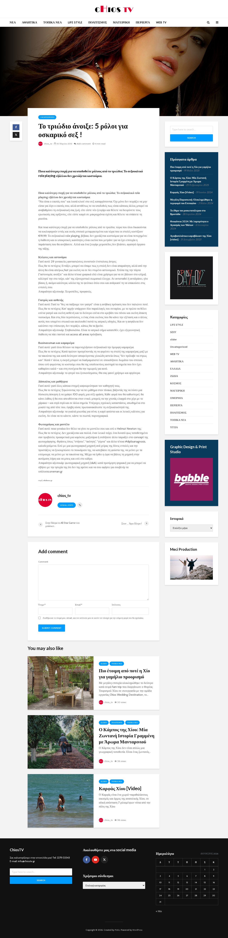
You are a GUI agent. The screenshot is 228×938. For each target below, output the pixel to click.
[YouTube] (95, 859)
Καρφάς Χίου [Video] (120, 788)
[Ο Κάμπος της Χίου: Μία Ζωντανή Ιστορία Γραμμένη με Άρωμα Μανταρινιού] (61, 741)
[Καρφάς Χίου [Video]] (61, 800)
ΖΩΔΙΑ (174, 376)
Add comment (84, 143)
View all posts (66, 505)
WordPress (137, 930)
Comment (43, 562)
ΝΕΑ (13, 22)
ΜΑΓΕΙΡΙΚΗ (121, 22)
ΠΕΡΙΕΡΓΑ (143, 22)
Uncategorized (47, 117)
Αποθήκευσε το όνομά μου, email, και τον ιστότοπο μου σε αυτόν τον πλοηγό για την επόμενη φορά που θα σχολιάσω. (93, 618)
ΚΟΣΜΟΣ (175, 383)
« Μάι (159, 911)
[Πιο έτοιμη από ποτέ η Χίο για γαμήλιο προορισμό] (61, 682)
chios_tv (47, 143)
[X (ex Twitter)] (104, 859)
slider (104, 663)
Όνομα (41, 605)
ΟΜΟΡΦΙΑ (176, 398)
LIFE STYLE (75, 22)
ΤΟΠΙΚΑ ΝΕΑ (52, 22)
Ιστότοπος (116, 605)
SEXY (173, 332)
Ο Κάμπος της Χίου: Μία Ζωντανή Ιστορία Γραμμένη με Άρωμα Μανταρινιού (126, 735)
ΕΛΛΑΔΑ (175, 368)
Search (191, 137)
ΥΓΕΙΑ (174, 427)
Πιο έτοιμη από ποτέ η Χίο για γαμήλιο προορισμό (124, 673)
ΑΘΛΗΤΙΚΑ (29, 22)
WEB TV (161, 22)
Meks (117, 930)
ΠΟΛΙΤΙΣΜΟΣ (97, 22)
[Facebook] (86, 859)
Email (78, 605)
